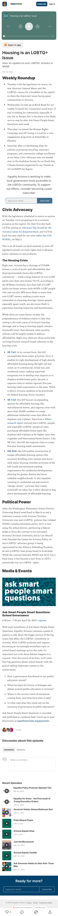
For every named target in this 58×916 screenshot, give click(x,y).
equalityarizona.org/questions (33, 721)
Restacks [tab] (21, 749)
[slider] (26, 36)
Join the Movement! (24, 841)
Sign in (52, 4)
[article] (29, 790)
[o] (7, 791)
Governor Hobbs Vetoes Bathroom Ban (33, 809)
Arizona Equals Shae (24, 831)
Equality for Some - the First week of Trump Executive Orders (32, 800)
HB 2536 (12, 451)
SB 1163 (11, 400)
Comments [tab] (9, 749)
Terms (35, 902)
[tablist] (14, 750)
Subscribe (41, 4)
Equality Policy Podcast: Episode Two (33, 787)
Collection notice (45, 902)
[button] (8, 26)
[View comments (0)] (22, 912)
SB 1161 (11, 352)
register (42, 620)
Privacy (29, 902)
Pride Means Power (23, 820)
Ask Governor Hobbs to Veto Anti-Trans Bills (34, 865)
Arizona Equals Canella (25, 852)
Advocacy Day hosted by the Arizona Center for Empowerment (26, 229)
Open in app (14, 44)
